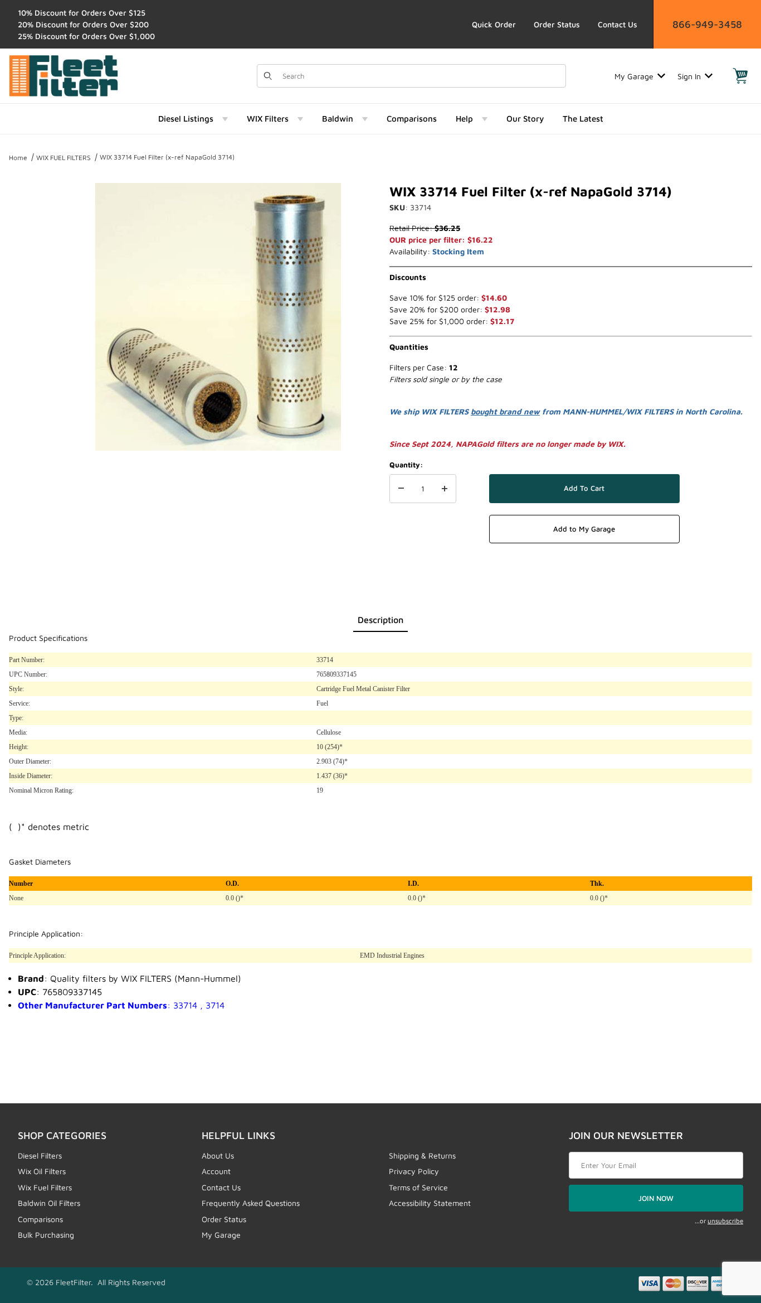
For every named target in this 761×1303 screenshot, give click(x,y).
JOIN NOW (656, 1198)
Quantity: (406, 464)
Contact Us (617, 24)
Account (216, 1171)
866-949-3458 (707, 24)
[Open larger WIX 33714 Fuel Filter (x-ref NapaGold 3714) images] (218, 317)
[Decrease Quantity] (401, 489)
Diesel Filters (40, 1155)
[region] (31, 312)
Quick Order (494, 24)
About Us (218, 1155)
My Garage (633, 76)
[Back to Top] (727, 1233)
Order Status (557, 24)
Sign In (689, 76)
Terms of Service (418, 1187)
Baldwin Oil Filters (49, 1203)
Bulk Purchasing (46, 1234)
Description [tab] (380, 620)
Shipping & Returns (422, 1155)
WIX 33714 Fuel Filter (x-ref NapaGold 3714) (167, 157)
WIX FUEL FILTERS (63, 157)
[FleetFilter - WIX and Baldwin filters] (63, 75)
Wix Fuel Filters (45, 1187)
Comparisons (40, 1219)
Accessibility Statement (430, 1203)
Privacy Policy (414, 1171)
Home (18, 157)
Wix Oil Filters (42, 1171)
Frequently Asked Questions (251, 1203)
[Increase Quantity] (444, 489)
